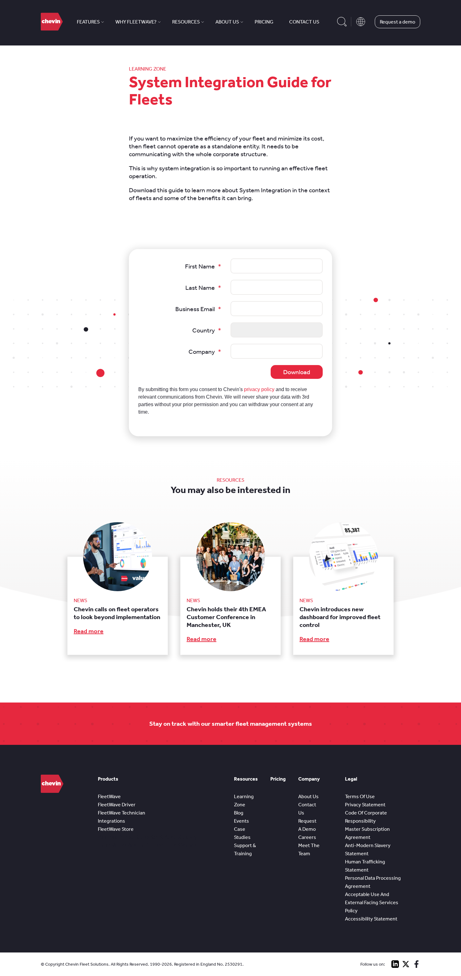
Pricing (264, 22)
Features (88, 22)
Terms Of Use (360, 796)
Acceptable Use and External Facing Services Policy (371, 902)
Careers (307, 837)
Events (241, 821)
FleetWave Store (116, 829)
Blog (238, 813)
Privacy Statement (365, 805)
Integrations (111, 821)
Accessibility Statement (371, 919)
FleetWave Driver (116, 805)
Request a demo (397, 22)
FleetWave (109, 796)
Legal (351, 779)
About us (227, 22)
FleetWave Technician (121, 813)
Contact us (304, 22)
